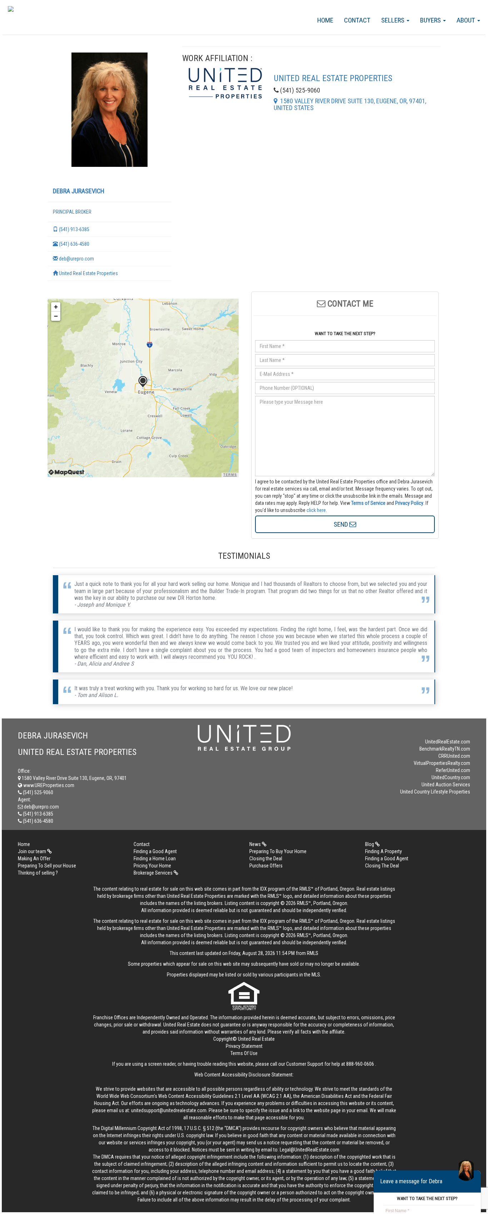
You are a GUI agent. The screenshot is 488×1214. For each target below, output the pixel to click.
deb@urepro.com (76, 259)
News (255, 844)
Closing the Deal (265, 858)
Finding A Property (383, 851)
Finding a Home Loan (155, 858)
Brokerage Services (154, 873)
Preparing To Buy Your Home (278, 851)
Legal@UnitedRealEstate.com (309, 1150)
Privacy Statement (244, 1046)
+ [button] (56, 306)
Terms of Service (368, 503)
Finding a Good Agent (155, 851)
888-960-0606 (360, 1064)
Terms (230, 475)
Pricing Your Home (152, 866)
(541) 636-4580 (73, 244)
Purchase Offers (266, 866)
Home (325, 20)
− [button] (56, 316)
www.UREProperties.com (48, 785)
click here (316, 510)
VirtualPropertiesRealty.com (442, 763)
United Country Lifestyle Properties (435, 792)
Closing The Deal (382, 866)
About (467, 20)
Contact (357, 20)
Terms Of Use (244, 1053)
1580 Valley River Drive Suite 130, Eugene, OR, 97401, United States (350, 104)
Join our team (32, 851)
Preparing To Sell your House (47, 866)
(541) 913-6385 (73, 229)
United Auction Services (446, 784)
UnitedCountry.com (451, 777)
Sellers (393, 20)
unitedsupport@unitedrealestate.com (168, 1110)
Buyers (431, 20)
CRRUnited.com (454, 756)
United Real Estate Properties (88, 273)
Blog (370, 844)
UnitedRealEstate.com (447, 742)
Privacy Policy (409, 503)
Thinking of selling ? (38, 873)
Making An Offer (34, 858)
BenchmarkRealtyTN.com (444, 749)
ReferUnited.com (453, 770)
